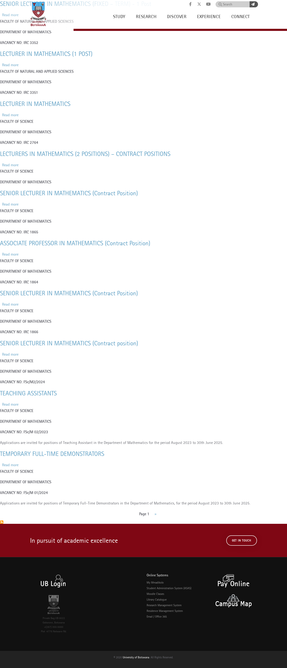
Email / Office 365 (157, 616)
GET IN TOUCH (241, 540)
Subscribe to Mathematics (1, 522)
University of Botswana (136, 657)
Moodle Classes (155, 593)
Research (146, 16)
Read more (10, 64)
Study (119, 16)
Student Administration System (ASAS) (169, 588)
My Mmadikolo (155, 582)
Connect (240, 16)
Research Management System (164, 605)
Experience (209, 16)
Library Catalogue (157, 599)
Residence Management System (165, 611)
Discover (177, 16)
